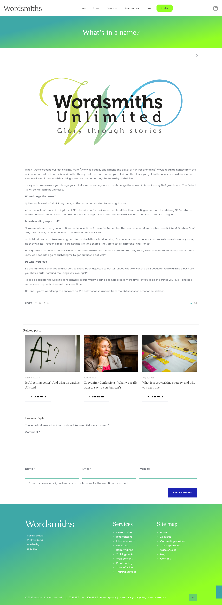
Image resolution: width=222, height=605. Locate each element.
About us (165, 536)
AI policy (141, 597)
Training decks (125, 554)
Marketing (122, 545)
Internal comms (125, 541)
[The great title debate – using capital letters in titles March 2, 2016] (219, 592)
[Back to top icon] (193, 597)
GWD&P (161, 597)
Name (30, 469)
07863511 (74, 597)
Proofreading (124, 563)
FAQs (131, 597)
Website (144, 469)
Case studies (124, 532)
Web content (124, 558)
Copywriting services (172, 541)
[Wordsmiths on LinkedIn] (215, 9)
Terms (122, 597)
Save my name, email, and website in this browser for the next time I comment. (79, 483)
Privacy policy (108, 597)
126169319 (92, 597)
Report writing (124, 550)
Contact (165, 558)
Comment (32, 432)
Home (164, 532)
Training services (126, 571)
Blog (162, 554)
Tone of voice (124, 567)
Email (86, 469)
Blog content (124, 536)
